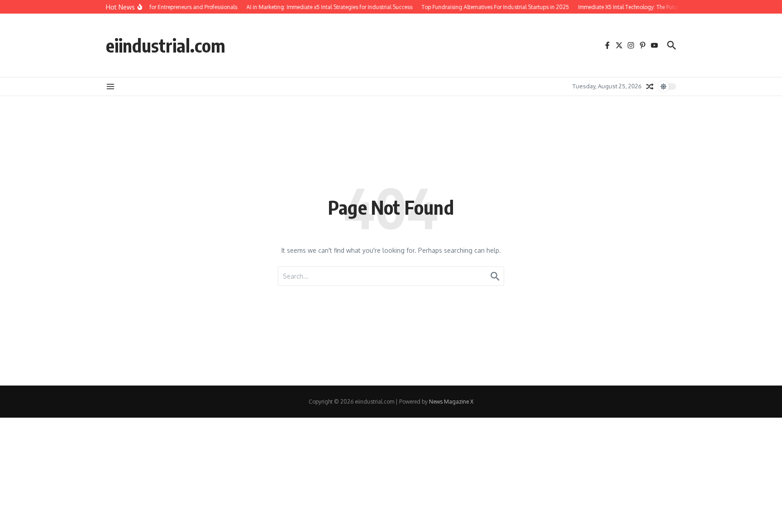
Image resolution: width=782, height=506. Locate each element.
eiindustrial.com (165, 45)
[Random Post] (649, 86)
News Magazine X (451, 401)
